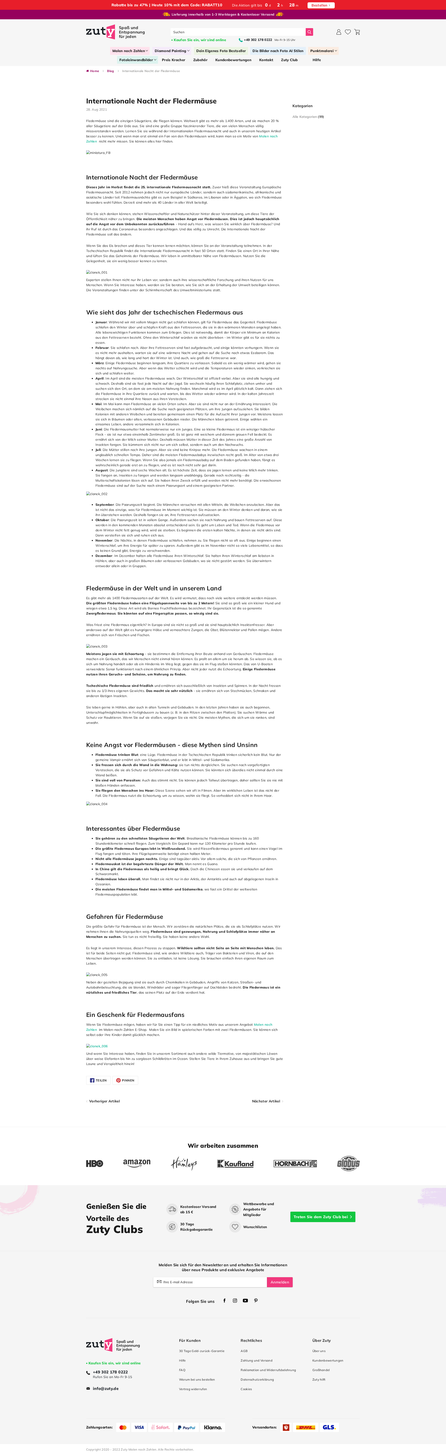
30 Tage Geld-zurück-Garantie (201, 1351)
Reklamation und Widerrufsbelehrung (268, 1370)
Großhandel (321, 1370)
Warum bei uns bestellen (197, 1379)
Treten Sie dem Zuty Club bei (321, 1216)
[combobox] (238, 32)
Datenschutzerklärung (257, 1379)
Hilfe (182, 1360)
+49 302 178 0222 (110, 1371)
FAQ (182, 1370)
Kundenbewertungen (328, 1360)
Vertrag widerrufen (193, 1389)
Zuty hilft (319, 1379)
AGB (244, 1351)
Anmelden (280, 1282)
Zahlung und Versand (256, 1360)
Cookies (246, 1389)
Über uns (318, 1351)
